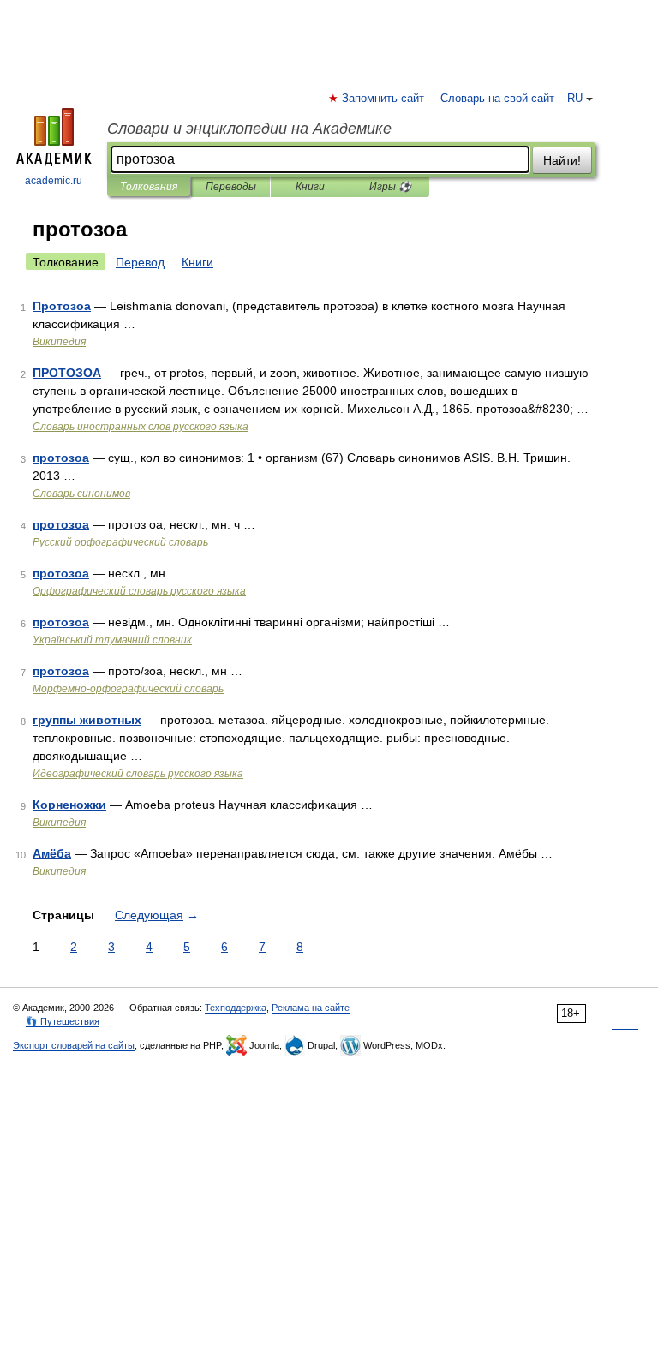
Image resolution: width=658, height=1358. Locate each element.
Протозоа (62, 306)
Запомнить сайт (384, 99)
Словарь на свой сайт (497, 99)
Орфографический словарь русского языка (139, 591)
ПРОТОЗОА (67, 373)
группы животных (87, 720)
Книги (310, 187)
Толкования (148, 187)
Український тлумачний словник (112, 640)
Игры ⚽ (390, 187)
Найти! (562, 160)
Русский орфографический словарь (120, 542)
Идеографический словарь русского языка (138, 774)
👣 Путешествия (62, 1021)
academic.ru (53, 181)
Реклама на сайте (311, 1007)
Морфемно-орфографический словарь (128, 689)
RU (575, 99)
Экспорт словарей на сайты (74, 1045)
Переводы (231, 187)
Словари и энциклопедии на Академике (249, 128)
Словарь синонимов (81, 494)
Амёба (52, 853)
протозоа (61, 457)
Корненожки (69, 804)
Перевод (140, 262)
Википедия (59, 342)
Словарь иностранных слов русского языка (140, 427)
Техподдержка (235, 1007)
